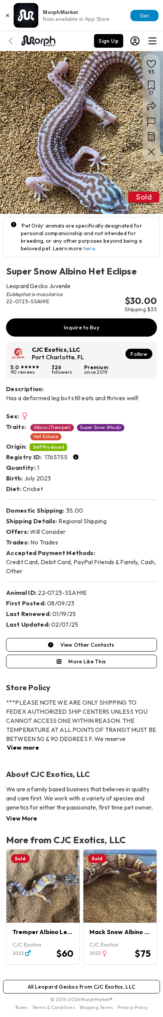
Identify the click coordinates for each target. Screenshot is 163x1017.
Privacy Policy (132, 1007)
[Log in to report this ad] (151, 121)
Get (144, 15)
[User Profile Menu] (135, 40)
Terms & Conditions (53, 1007)
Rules (22, 1007)
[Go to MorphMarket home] (37, 40)
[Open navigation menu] (152, 40)
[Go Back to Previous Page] (11, 41)
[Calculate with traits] (151, 136)
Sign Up (109, 40)
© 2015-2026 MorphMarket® (81, 999)
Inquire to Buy (81, 327)
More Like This (87, 661)
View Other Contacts (87, 644)
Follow (138, 354)
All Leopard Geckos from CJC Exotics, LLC (81, 986)
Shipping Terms (96, 1007)
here (89, 248)
